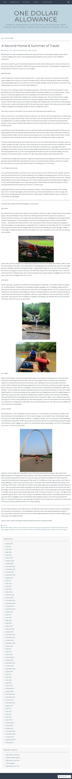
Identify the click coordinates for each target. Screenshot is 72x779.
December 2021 (10, 694)
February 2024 (10, 629)
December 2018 (10, 731)
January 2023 (9, 660)
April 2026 (9, 555)
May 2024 (9, 620)
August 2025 (9, 578)
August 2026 (9, 543)
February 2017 (10, 742)
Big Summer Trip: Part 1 (13, 766)
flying (37, 527)
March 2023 (9, 654)
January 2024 (9, 632)
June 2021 (9, 711)
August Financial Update (13, 757)
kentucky (58, 527)
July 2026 (8, 546)
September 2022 (10, 669)
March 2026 (9, 558)
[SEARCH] (68, 2)
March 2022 (9, 686)
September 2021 (10, 703)
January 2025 (9, 597)
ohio (21, 529)
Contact (36, 2)
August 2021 (9, 705)
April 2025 (9, 589)
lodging (6, 529)
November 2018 (10, 734)
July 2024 (8, 614)
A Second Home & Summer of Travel (30, 46)
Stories (5, 525)
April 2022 (9, 683)
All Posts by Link (47, 2)
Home (4, 2)
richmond (30, 529)
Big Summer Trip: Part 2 (13, 760)
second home (36, 529)
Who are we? (26, 2)
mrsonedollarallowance (21, 50)
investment (53, 527)
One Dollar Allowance (36, 16)
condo (19, 527)
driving (30, 527)
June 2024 (9, 617)
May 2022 (9, 680)
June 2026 (9, 549)
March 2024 (9, 626)
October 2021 (10, 700)
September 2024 (10, 609)
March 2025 (9, 592)
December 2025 (10, 566)
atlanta (10, 527)
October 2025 (10, 572)
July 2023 (8, 649)
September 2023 (10, 643)
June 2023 (9, 651)
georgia (44, 527)
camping (15, 527)
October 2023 (10, 640)
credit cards (25, 527)
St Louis (48, 529)
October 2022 (10, 666)
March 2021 (9, 720)
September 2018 (10, 739)
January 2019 (9, 728)
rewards (25, 529)
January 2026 (9, 563)
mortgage (11, 529)
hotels (47, 527)
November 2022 (10, 663)
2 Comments (34, 50)
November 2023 (10, 637)
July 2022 (8, 674)
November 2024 (10, 603)
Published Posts (14, 2)
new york (16, 529)
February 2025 (10, 595)
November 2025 (10, 569)
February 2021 (10, 722)
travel (60, 529)
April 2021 (9, 717)
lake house (65, 527)
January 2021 (9, 725)
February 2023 (10, 657)
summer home (55, 529)
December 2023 (10, 634)
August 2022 (9, 671)
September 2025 (10, 575)
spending (43, 529)
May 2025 (9, 586)
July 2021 (8, 708)
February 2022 (10, 688)
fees (34, 527)
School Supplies (10, 763)
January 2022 (9, 691)
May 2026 (9, 552)
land (2, 529)
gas (40, 527)
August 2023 (9, 646)
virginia (65, 529)
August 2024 (9, 612)
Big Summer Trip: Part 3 (13, 755)
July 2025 (8, 580)
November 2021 (10, 697)
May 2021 (9, 714)
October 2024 (10, 606)
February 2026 (10, 561)
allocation (5, 527)
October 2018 (10, 737)
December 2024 (10, 600)
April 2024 (9, 623)
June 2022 (9, 677)
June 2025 (9, 583)
